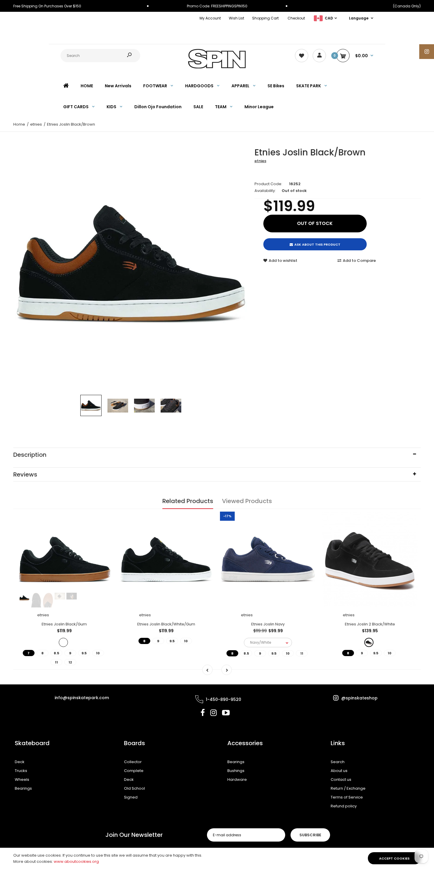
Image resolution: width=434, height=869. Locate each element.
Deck (20, 762)
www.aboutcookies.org (76, 861)
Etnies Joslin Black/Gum (64, 624)
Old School (134, 788)
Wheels (22, 779)
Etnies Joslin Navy (268, 624)
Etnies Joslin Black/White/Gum (166, 624)
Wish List (236, 18)
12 (70, 662)
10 (98, 653)
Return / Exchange (348, 788)
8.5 (56, 653)
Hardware (237, 779)
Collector (133, 762)
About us (339, 770)
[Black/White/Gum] (368, 642)
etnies (260, 161)
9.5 (84, 653)
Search (338, 762)
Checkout (296, 18)
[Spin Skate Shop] (217, 67)
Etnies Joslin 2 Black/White (370, 624)
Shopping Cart (265, 18)
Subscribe (310, 835)
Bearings (23, 788)
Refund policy (344, 806)
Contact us (341, 779)
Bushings (235, 770)
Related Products (187, 501)
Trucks (21, 770)
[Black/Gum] (63, 642)
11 (56, 662)
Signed (131, 797)
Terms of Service (347, 797)
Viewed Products (247, 501)
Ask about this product (317, 244)
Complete (133, 770)
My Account (210, 18)
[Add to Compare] (104, 531)
